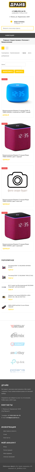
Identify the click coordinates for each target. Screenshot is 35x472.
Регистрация (7, 450)
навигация (9, 35)
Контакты (6, 437)
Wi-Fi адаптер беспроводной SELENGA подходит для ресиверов (20, 286)
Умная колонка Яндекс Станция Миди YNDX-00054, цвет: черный (16, 156)
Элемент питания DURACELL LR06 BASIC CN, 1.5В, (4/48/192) (19, 296)
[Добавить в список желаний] (22, 108)
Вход (5, 446)
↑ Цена (24, 53)
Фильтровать (8, 71)
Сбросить (19, 71)
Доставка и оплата (9, 431)
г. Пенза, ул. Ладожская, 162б (19, 17)
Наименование (15, 53)
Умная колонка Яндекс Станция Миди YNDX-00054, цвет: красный (16, 245)
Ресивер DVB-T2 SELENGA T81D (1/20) (20, 275)
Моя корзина (7, 453)
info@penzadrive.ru (12, 417)
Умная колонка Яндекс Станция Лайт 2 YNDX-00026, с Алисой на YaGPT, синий (16, 111)
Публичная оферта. (9, 466)
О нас (5, 434)
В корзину (15, 108)
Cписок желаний (8, 456)
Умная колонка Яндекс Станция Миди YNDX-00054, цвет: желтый (16, 200)
